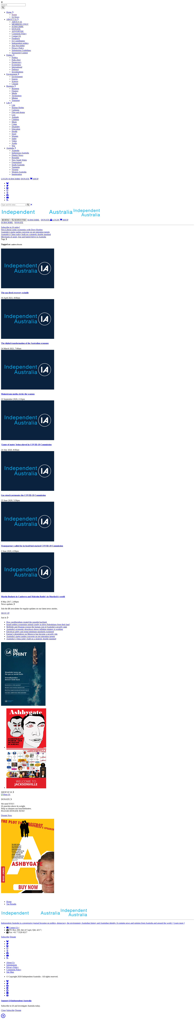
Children (15, 119)
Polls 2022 (16, 60)
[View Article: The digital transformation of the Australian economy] (27, 338)
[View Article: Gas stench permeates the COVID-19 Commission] (27, 490)
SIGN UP (5, 613)
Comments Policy (19, 34)
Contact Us (13, 927)
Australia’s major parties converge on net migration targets (25, 232)
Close (3, 1010)
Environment (12, 74)
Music (14, 122)
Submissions (11, 965)
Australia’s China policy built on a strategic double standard (26, 234)
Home (9, 12)
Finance (15, 91)
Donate (13, 937)
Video (14, 141)
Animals (15, 117)
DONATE (16, 29)
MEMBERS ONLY (20, 24)
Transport (16, 100)
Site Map (10, 972)
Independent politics (20, 43)
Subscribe (5, 937)
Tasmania (16, 167)
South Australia (18, 165)
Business (10, 86)
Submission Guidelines (21, 50)
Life (8, 103)
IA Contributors (18, 41)
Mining (15, 98)
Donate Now (6, 815)
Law (14, 115)
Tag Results (11, 904)
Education (16, 129)
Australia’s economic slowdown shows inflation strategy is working (34, 629)
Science (15, 81)
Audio (14, 143)
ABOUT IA (11, 19)
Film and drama (18, 112)
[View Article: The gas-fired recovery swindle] (27, 287)
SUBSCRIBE (17, 26)
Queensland (17, 162)
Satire (14, 138)
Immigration (17, 174)
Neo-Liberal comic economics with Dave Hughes (22, 230)
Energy (15, 79)
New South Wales (19, 160)
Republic (15, 158)
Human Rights (18, 107)
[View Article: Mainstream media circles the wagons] (27, 389)
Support (16, 1001)
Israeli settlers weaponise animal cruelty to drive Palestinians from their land (38, 624)
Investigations (17, 72)
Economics (16, 65)
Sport (14, 134)
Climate (15, 84)
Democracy (16, 62)
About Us (10, 962)
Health (14, 131)
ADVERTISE (18, 31)
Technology (17, 96)
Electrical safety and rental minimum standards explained (30, 632)
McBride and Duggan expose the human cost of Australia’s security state (36, 627)
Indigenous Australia (20, 153)
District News (17, 155)
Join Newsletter (18, 45)
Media (14, 93)
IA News (15, 17)
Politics (9, 55)
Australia (10, 148)
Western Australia (19, 172)
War (13, 146)
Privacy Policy (18, 48)
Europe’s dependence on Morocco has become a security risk (31, 634)
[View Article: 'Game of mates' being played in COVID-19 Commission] (27, 439)
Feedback (16, 38)
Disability (16, 127)
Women (15, 136)
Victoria (15, 169)
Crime (14, 124)
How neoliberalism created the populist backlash (26, 622)
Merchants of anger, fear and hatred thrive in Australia (23, 237)
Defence (15, 69)
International (17, 67)
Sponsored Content (20, 53)
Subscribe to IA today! (10, 227)
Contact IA (16, 36)
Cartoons (15, 110)
